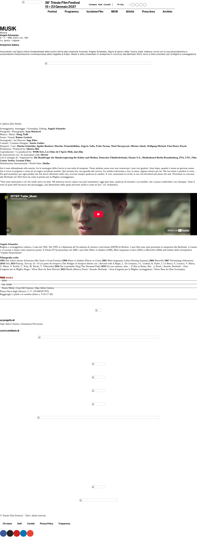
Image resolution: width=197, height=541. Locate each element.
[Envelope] (30, 533)
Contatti (107, 4)
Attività (130, 11)
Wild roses (6, 277)
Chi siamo (93, 4)
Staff (100, 4)
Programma (72, 11)
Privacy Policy (46, 523)
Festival (52, 11)
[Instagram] (137, 4)
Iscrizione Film (95, 11)
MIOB (114, 11)
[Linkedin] (144, 4)
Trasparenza (64, 523)
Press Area (148, 11)
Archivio (167, 11)
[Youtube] (140, 4)
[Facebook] (133, 4)
